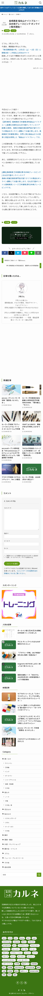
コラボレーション (16, 953)
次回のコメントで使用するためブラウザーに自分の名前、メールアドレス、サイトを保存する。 (22, 556)
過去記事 (7, 867)
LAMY (34, 938)
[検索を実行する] (39, 875)
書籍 (38, 967)
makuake (16, 942)
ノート (7, 797)
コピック (5, 953)
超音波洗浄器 (34, 971)
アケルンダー (35, 945)
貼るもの (7, 814)
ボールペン (8, 776)
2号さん (21, 296)
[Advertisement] (21, 351)
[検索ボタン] (40, 2)
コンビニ (27, 953)
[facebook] (17, 982)
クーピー (33, 949)
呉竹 (4, 967)
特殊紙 (10, 971)
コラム (6, 853)
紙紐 (16, 971)
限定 (9, 975)
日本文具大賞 (30, 967)
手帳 (6, 801)
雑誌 (15, 975)
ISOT (28, 938)
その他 (7, 788)
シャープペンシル (10, 780)
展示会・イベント (10, 849)
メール (7, 541)
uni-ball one (6, 945)
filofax (22, 938)
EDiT (15, 938)
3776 (10, 938)
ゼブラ (35, 953)
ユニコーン (30, 956)
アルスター (6, 949)
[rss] (25, 982)
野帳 (4, 975)
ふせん (7, 822)
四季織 (10, 967)
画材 (6, 835)
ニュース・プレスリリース (14, 858)
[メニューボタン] (3, 2)
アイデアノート (23, 945)
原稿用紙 (34, 964)
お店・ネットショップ (12, 844)
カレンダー (15, 949)
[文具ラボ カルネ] (21, 2)
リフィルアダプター (9, 960)
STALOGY (31, 942)
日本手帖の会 (19, 967)
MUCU (24, 942)
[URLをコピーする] (38, 253)
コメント (7, 508)
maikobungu (7, 942)
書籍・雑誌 (8, 839)
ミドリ (13, 956)
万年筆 (7, 31)
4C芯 (4, 938)
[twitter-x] (21, 982)
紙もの (6, 792)
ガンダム (24, 949)
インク (13, 31)
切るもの (7, 809)
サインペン (8, 763)
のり (14, 945)
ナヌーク (5, 956)
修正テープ (25, 964)
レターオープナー (23, 960)
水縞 (4, 971)
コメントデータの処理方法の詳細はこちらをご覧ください (20, 572)
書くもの (7, 759)
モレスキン (21, 956)
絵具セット (24, 971)
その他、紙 (8, 805)
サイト (6, 548)
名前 (6, 533)
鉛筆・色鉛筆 (9, 784)
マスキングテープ (10, 818)
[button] (5, 253)
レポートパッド (7, 964)
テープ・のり (9, 827)
